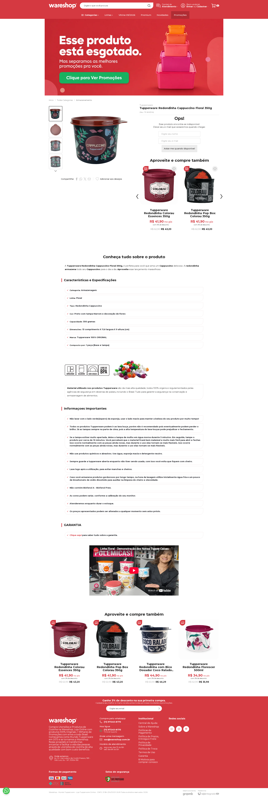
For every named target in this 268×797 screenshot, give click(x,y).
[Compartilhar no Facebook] (76, 179)
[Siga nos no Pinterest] (186, 729)
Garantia (143, 756)
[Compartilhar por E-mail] (89, 179)
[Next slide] (56, 170)
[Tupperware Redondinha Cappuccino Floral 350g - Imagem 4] (55, 161)
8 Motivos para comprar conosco (148, 760)
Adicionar (164, 212)
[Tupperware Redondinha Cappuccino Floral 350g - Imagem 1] (55, 113)
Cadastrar (202, 7)
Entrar (189, 7)
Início (51, 100)
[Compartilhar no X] (85, 179)
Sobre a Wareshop (148, 726)
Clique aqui (76, 535)
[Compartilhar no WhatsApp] (80, 179)
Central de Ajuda (147, 723)
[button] (55, 113)
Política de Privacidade (144, 743)
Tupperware (146, 105)
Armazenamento (84, 100)
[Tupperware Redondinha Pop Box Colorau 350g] (112, 652)
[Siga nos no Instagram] (179, 729)
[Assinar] (159, 708)
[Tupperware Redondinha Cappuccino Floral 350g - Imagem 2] (55, 129)
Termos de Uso (146, 752)
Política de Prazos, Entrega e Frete (148, 737)
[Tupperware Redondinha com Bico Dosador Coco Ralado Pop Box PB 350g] (159, 198)
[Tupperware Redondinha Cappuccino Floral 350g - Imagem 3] (55, 145)
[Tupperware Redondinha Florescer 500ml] (199, 198)
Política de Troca (147, 748)
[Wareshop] (63, 6)
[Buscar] (149, 6)
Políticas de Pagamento (145, 731)
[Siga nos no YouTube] (172, 729)
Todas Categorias (65, 100)
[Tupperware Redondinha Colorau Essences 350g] (69, 652)
